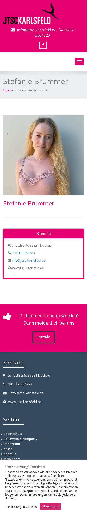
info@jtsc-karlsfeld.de (36, 29)
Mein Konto (12, 459)
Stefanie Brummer (28, 203)
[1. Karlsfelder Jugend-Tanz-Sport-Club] (43, 13)
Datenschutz (13, 434)
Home (8, 90)
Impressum (12, 444)
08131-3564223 (23, 253)
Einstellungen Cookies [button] (21, 506)
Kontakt (44, 337)
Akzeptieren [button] (50, 506)
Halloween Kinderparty (20, 439)
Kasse (8, 449)
